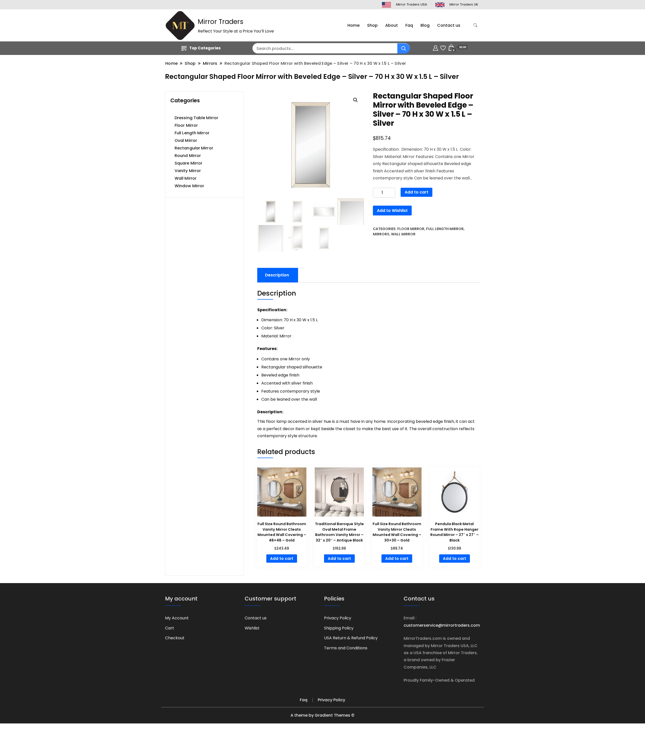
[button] (355, 100)
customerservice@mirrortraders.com (442, 625)
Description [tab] (277, 275)
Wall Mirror (403, 234)
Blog (425, 25)
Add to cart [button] (281, 558)
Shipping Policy (338, 628)
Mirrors (381, 234)
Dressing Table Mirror (196, 118)
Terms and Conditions (345, 648)
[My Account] (435, 47)
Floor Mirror (410, 228)
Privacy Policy (337, 618)
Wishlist (252, 628)
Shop (372, 25)
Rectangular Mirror (194, 148)
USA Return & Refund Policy (351, 638)
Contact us (448, 25)
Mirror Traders (220, 21)
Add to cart (416, 192)
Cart (169, 628)
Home (353, 25)
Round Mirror (188, 155)
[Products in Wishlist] (443, 47)
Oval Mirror (186, 140)
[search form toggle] (475, 25)
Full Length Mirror (445, 228)
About (391, 25)
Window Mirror (189, 186)
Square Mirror (188, 163)
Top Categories (205, 48)
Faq (409, 25)
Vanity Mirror (188, 171)
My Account (177, 618)
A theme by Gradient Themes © (322, 715)
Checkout (174, 638)
